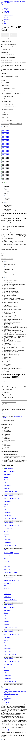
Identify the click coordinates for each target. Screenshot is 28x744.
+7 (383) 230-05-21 (9, 2)
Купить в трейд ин (18, 494)
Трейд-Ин (6, 11)
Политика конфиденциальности (9, 729)
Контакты (6, 12)
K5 (4, 22)
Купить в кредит (5, 123)
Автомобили (7, 8)
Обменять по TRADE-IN (16, 123)
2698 (5, 23)
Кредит (6, 9)
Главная (6, 6)
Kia (5, 20)
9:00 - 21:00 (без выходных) (11, 694)
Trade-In (6, 700)
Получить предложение (6, 258)
